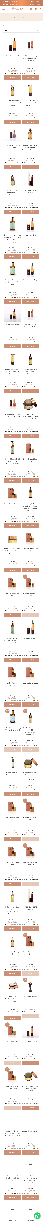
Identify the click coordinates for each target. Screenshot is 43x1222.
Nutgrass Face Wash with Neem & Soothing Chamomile (30, 147)
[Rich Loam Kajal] (12, 313)
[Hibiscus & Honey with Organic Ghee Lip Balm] (30, 44)
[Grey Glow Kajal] (30, 223)
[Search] (31, 9)
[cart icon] (40, 9)
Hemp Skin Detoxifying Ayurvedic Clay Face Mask (30, 416)
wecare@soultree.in (14, 4)
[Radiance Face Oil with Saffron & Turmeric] (30, 357)
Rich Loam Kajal (12, 325)
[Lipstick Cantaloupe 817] (30, 671)
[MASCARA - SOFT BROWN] (30, 895)
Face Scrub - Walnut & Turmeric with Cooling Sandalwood (30, 103)
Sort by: (6, 26)
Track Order (36, 1)
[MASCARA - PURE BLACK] (30, 178)
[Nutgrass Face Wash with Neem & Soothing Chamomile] (30, 133)
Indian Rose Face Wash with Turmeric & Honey (12, 103)
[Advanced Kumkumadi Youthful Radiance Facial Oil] (12, 1209)
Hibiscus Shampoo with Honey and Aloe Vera (12, 282)
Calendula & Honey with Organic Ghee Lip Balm (13, 416)
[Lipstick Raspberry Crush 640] (12, 671)
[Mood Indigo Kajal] (30, 1029)
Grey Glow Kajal (30, 235)
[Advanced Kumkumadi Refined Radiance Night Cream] (30, 1209)
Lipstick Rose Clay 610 (30, 1131)
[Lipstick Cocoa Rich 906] (30, 537)
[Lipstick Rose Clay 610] (30, 1119)
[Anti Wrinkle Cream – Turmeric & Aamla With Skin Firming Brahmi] (30, 1164)
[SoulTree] (18, 8)
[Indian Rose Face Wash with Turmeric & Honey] (12, 89)
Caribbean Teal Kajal (30, 280)
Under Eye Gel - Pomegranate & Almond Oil (12, 192)
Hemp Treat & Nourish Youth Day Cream (13, 1178)
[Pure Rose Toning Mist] (12, 940)
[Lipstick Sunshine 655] (12, 492)
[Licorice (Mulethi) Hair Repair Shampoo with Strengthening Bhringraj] (12, 223)
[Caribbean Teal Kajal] (30, 268)
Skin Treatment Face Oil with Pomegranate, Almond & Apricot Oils (30, 732)
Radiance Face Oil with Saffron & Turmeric (30, 371)
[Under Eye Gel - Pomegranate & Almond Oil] (12, 178)
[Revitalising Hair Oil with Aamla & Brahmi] (12, 761)
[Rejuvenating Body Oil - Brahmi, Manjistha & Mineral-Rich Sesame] (12, 895)
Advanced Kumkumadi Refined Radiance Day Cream (13, 999)
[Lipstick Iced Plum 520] (30, 447)
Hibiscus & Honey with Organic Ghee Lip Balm (30, 58)
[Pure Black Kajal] (12, 44)
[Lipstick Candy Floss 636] (12, 850)
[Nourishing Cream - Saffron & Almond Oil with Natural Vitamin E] (12, 1119)
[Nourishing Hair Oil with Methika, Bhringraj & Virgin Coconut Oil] (12, 447)
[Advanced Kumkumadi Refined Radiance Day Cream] (12, 985)
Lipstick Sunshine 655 (12, 504)
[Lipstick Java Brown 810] (12, 581)
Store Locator (35, 4)
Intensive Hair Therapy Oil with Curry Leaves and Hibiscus (12, 640)
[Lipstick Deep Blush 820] (12, 805)
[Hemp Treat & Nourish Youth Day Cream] (12, 1164)
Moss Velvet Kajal (30, 638)
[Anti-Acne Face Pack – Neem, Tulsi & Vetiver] (30, 1074)
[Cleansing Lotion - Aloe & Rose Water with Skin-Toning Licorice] (30, 492)
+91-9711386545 (13, 1)
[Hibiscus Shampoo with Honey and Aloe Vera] (12, 268)
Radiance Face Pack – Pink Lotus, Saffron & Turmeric (12, 551)
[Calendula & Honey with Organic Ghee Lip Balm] (12, 402)
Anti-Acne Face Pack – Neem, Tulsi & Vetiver (30, 1088)
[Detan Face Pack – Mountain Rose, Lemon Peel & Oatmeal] (30, 761)
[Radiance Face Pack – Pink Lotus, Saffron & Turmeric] (12, 537)
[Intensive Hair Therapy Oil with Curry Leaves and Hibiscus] (12, 626)
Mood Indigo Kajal (30, 1041)
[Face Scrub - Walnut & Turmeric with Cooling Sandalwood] (30, 89)
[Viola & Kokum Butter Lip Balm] (12, 133)
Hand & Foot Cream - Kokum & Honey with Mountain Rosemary (13, 371)
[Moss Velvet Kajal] (30, 626)
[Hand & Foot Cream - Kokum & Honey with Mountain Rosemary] (12, 357)
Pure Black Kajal (12, 56)
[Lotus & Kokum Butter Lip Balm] (30, 313)
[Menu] (4, 9)
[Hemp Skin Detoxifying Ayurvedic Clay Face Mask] (30, 402)
